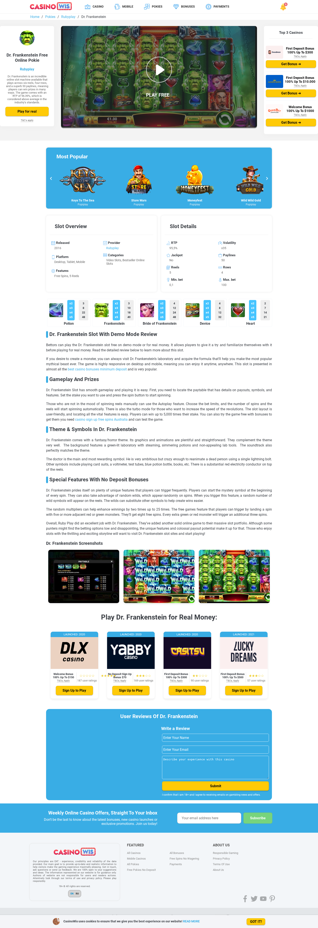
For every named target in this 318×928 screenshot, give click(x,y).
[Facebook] (245, 898)
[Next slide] (266, 179)
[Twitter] (254, 898)
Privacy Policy (221, 858)
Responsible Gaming (225, 853)
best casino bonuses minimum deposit (97, 369)
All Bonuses (177, 853)
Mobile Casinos (136, 858)
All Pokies (133, 864)
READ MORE (191, 921)
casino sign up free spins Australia (101, 419)
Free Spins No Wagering (184, 858)
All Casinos (134, 853)
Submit (215, 786)
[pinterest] (272, 898)
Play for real (27, 111)
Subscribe (258, 818)
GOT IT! (256, 922)
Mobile (127, 6)
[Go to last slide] (51, 179)
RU (77, 893)
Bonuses (188, 6)
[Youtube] (263, 898)
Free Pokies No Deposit (141, 869)
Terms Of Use (221, 864)
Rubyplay (27, 69)
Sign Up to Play (74, 690)
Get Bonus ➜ (291, 64)
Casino (98, 6)
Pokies (157, 6)
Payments (221, 6)
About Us (218, 869)
